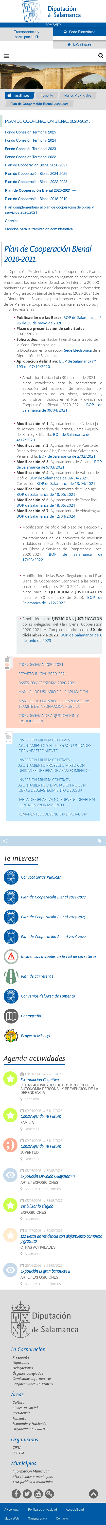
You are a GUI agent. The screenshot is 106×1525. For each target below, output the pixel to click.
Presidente (21, 1357)
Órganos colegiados (28, 1373)
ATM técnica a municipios (33, 1477)
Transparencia (37, 1518)
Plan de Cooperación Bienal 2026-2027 (36, 164)
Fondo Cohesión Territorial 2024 (30, 140)
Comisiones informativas (32, 1379)
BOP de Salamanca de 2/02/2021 (67, 456)
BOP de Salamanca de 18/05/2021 (46, 494)
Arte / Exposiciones (39, 1182)
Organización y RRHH (30, 1429)
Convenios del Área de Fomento (48, 996)
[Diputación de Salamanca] (53, 11)
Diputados (21, 1363)
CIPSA (17, 1448)
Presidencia (22, 1413)
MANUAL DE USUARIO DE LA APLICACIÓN (53, 691)
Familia (27, 1122)
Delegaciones (23, 1368)
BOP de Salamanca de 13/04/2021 (65, 483)
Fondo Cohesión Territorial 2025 (30, 131)
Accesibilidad (75, 1509)
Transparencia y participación (26, 34)
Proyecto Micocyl (35, 1036)
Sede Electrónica (81, 31)
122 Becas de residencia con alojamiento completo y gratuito (61, 1239)
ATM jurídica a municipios (33, 1482)
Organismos (24, 1440)
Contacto (62, 1518)
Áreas (17, 1395)
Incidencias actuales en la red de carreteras (59, 956)
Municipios (23, 1463)
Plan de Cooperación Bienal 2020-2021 (39, 104)
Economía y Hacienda (30, 1424)
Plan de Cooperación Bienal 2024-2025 (36, 173)
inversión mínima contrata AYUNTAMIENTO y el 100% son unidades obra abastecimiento (54, 745)
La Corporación (28, 1349)
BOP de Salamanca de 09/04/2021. (62, 407)
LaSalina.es (81, 44)
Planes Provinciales (77, 95)
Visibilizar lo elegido (36, 1206)
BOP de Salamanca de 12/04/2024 (46, 516)
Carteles (11, 220)
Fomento (47, 95)
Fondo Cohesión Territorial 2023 (30, 148)
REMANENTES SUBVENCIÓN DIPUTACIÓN (52, 814)
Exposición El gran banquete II (45, 1271)
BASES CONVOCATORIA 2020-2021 (47, 682)
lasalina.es (22, 95)
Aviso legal (11, 1509)
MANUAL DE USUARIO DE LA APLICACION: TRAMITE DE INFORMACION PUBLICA (53, 703)
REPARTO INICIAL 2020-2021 (42, 673)
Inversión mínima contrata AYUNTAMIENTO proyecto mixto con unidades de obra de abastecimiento (53, 765)
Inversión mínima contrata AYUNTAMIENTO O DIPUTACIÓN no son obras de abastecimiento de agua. (52, 785)
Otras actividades (37, 1247)
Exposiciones (33, 1212)
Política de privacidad (42, 1509)
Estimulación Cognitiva (39, 1080)
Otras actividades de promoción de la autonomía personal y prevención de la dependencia (59, 1088)
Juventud (29, 1152)
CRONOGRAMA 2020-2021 (41, 664)
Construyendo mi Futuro (40, 1116)
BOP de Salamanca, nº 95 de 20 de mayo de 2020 (59, 320)
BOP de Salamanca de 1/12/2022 (62, 600)
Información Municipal (31, 1471)
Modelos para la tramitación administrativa (39, 228)
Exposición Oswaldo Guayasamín (47, 1176)
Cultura (19, 1402)
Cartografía (31, 1016)
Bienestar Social (25, 1408)
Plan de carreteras (37, 976)
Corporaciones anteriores (33, 1384)
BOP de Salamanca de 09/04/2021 (58, 478)
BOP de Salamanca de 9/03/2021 (59, 464)
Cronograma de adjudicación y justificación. (48, 718)
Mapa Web (11, 1518)
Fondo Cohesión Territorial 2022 (30, 156)
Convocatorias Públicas (41, 877)
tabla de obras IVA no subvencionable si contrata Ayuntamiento (56, 802)
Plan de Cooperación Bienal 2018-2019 (36, 198)
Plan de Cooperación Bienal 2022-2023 (36, 181)
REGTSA (18, 1453)
